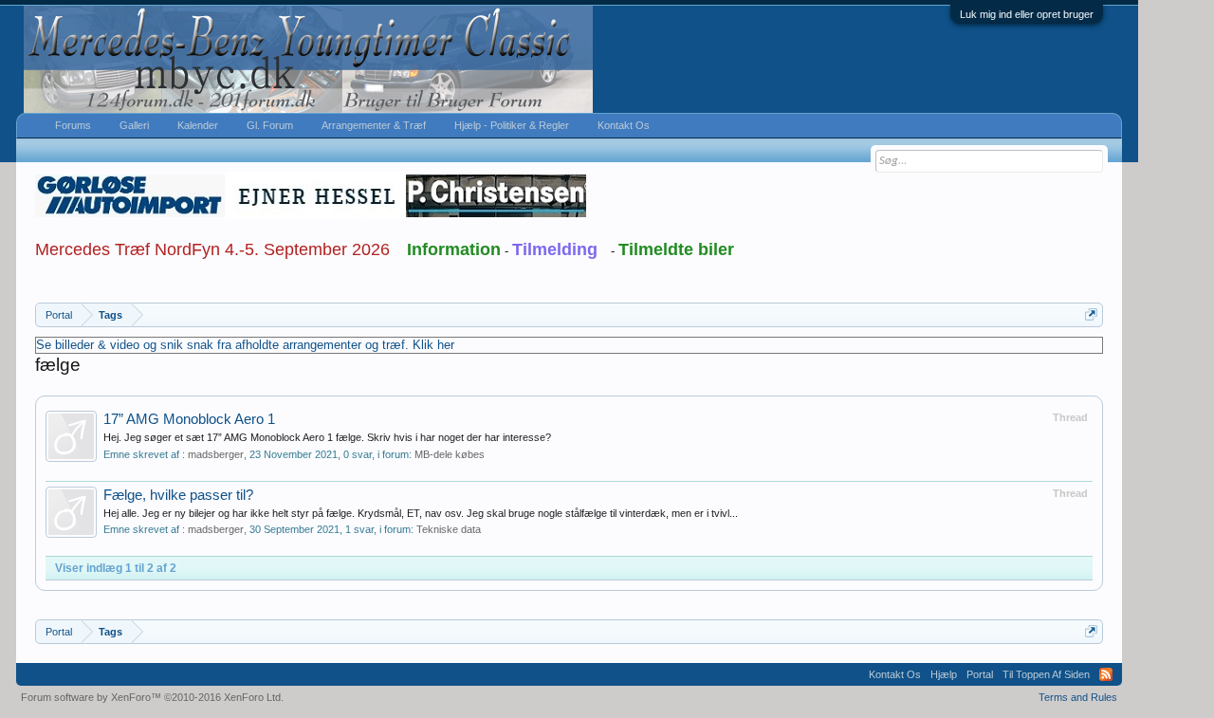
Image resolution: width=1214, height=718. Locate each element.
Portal (979, 674)
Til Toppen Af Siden (1046, 674)
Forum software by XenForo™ (152, 697)
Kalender (197, 125)
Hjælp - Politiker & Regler (511, 125)
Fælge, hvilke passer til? (178, 495)
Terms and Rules (1078, 697)
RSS (1106, 674)
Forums (73, 125)
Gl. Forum (270, 125)
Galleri (134, 125)
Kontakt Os (624, 125)
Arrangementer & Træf (374, 125)
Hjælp (943, 674)
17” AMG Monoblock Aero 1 (189, 419)
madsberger (216, 454)
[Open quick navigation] (1091, 314)
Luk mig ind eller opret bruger (1027, 14)
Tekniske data (448, 529)
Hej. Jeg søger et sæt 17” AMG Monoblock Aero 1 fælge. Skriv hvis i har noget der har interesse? (327, 437)
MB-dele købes (449, 454)
